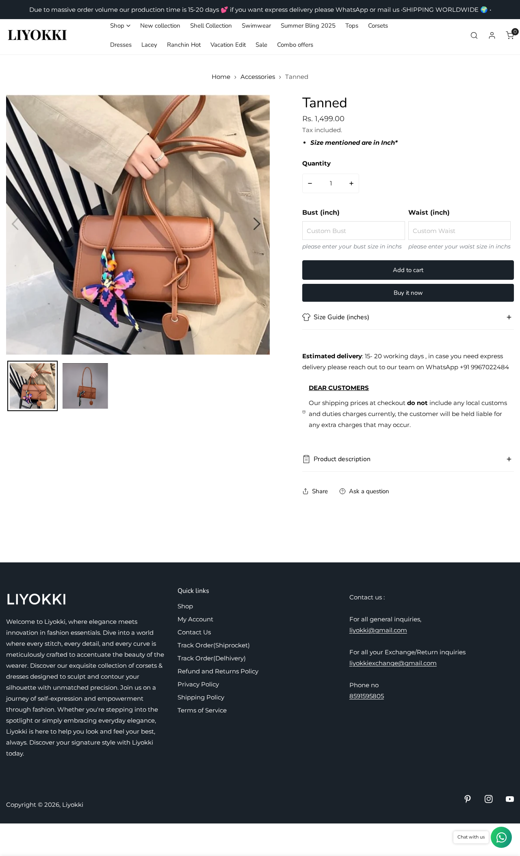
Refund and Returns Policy (218, 671)
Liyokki (72, 804)
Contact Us (194, 632)
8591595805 (366, 696)
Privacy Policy (198, 684)
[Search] (474, 35)
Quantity (316, 163)
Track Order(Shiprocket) (214, 645)
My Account (195, 619)
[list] (138, 224)
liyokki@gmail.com (378, 630)
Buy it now (408, 293)
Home (221, 77)
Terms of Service (202, 710)
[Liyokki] (37, 35)
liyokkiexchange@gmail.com (393, 663)
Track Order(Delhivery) (212, 658)
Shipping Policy (201, 697)
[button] (120, 25)
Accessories (257, 77)
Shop (185, 606)
